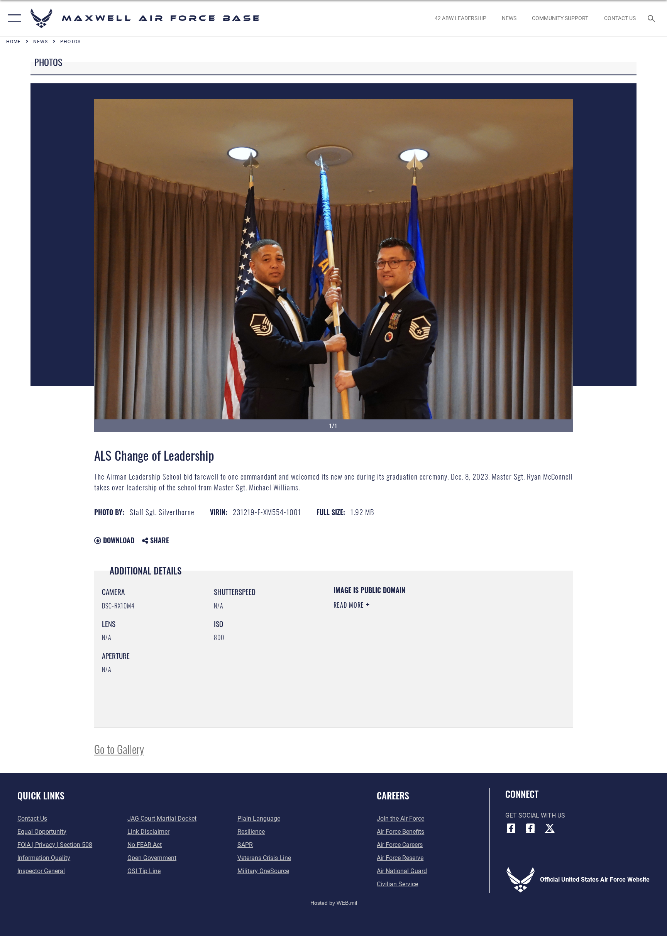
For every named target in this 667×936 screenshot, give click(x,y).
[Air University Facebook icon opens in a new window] (530, 828)
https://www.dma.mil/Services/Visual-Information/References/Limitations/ (409, 659)
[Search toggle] (652, 18)
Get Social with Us (535, 815)
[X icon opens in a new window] (549, 828)
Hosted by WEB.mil (333, 903)
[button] (12, 18)
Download (117, 540)
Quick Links (40, 795)
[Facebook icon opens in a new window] (511, 828)
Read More (350, 605)
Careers (393, 795)
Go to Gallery (119, 748)
